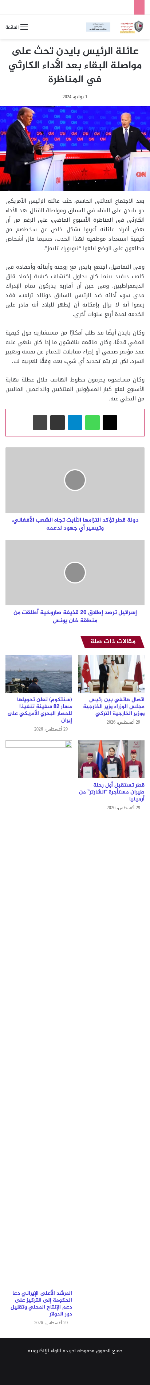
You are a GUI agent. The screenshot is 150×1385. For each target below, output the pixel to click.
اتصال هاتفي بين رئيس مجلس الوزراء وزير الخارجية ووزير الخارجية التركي (114, 706)
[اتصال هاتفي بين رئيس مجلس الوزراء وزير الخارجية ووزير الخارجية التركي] (111, 674)
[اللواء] (115, 27)
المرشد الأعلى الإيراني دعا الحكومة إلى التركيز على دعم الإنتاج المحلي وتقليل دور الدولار (41, 1304)
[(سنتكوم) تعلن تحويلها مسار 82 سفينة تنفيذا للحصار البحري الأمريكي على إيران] (38, 674)
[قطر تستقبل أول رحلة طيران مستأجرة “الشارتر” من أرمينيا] (111, 759)
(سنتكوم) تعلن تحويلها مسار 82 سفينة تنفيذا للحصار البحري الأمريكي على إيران (39, 710)
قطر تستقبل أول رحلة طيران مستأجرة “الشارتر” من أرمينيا (112, 792)
